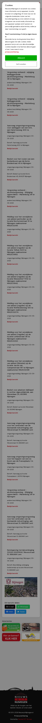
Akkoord (21, 58)
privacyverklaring (12, 52)
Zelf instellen (21, 64)
